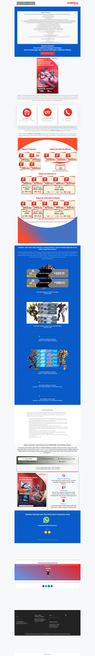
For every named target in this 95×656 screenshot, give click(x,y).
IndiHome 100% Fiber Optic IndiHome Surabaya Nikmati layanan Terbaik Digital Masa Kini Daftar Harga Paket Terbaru (49, 19)
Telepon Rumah (48, 18)
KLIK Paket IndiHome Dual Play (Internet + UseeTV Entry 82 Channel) (49, 27)
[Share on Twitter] (46, 586)
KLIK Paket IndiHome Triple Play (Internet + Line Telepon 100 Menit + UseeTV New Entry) (49, 28)
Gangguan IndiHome (51, 41)
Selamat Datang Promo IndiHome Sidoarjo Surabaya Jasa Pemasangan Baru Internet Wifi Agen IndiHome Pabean (47, 14)
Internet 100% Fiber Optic (48, 15)
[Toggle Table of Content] (75, 13)
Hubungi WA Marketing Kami (47, 525)
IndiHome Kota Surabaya (34, 133)
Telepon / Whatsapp (51, 32)
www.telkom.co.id (19, 619)
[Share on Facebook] (43, 586)
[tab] (27, 458)
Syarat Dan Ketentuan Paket (51, 30)
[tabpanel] (47, 467)
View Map (36, 622)
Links (49, 40)
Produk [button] (24, 3)
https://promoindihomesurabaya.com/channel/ (45, 433)
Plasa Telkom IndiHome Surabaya (49, 38)
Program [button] (31, 3)
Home (19, 3)
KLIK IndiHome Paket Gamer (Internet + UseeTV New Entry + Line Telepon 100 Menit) (49, 29)
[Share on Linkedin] (49, 586)
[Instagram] (45, 532)
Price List (51, 34)
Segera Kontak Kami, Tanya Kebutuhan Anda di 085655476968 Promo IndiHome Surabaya (51, 31)
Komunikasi (51, 33)
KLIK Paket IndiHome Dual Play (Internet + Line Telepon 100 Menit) (49, 26)
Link (50, 37)
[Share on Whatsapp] (52, 586)
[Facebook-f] (49, 532)
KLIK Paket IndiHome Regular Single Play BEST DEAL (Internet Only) (49, 25)
